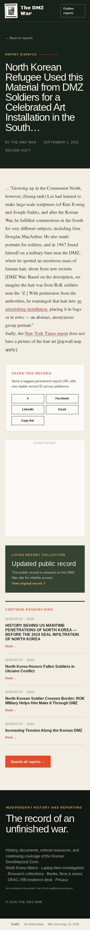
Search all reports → (28, 762)
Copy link (27, 420)
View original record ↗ (29, 583)
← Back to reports (19, 38)
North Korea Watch (22, 868)
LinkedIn (28, 409)
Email (62, 409)
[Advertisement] (45, 489)
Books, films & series (64, 874)
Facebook (62, 398)
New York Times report (46, 333)
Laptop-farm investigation (62, 868)
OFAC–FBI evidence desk (30, 880)
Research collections (26, 874)
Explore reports (68, 11)
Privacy (61, 880)
